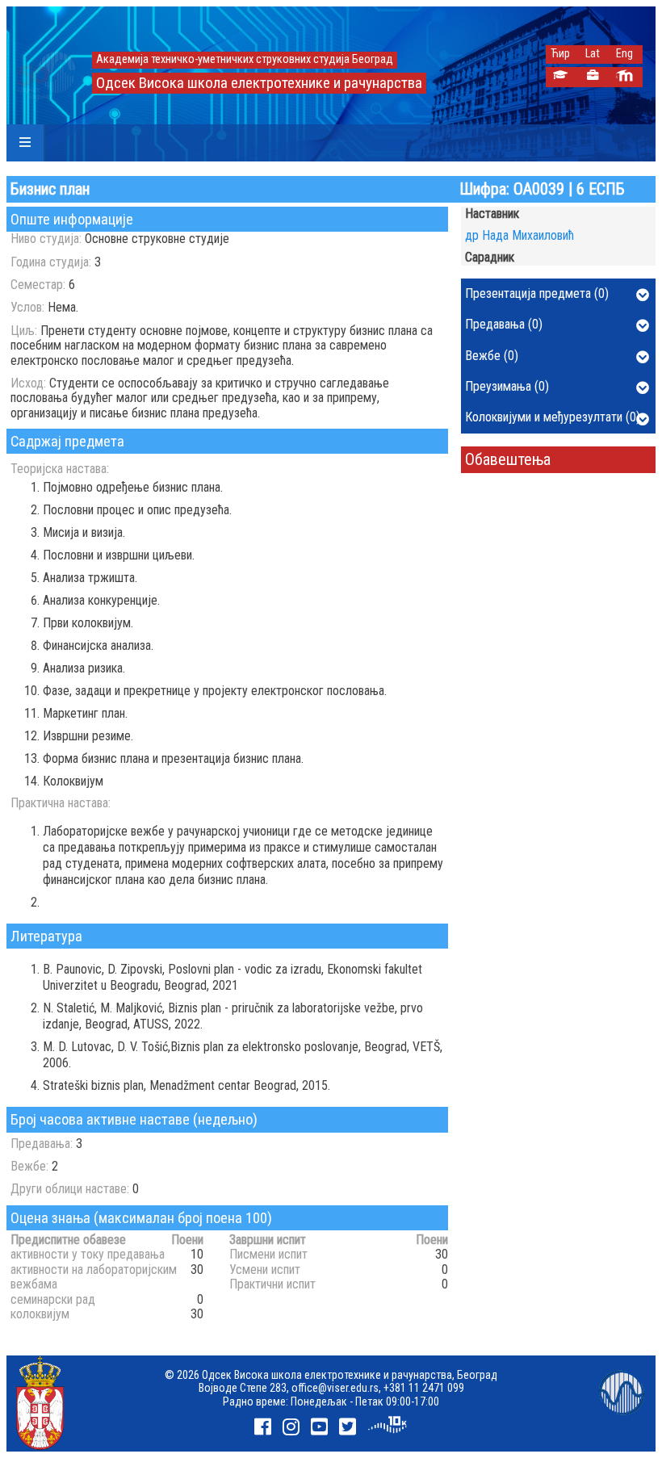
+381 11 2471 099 (423, 1387)
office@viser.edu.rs (335, 1387)
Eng (624, 54)
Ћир (560, 54)
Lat (592, 54)
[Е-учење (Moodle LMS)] (624, 77)
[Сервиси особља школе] (592, 77)
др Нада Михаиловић (519, 235)
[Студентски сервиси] (560, 77)
